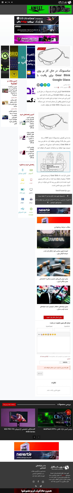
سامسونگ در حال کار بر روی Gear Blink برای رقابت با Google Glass (53, 75)
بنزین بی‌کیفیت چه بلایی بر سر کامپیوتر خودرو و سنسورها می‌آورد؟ (12, 91)
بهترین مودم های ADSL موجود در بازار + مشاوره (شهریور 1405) (30, 137)
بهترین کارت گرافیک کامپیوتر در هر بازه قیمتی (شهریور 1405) (30, 152)
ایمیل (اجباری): (49, 326)
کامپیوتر (31, 173)
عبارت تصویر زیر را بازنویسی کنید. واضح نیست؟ (55, 358)
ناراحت (53, 334)
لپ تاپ (22, 183)
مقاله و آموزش (14, 97)
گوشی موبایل (22, 173)
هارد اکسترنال (22, 212)
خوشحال (46, 334)
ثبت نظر (40, 374)
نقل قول (39, 334)
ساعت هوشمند (31, 213)
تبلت (30, 183)
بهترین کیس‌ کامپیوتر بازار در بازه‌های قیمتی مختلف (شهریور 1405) (29, 122)
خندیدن (44, 334)
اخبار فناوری (41, 49)
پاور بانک (22, 193)
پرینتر (30, 202)
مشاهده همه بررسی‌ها (9, 405)
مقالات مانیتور (14, 109)
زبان (50, 334)
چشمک (55, 334)
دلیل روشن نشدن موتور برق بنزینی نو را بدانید (12, 103)
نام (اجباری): (67, 326)
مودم (22, 202)
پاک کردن (41, 334)
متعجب (48, 334)
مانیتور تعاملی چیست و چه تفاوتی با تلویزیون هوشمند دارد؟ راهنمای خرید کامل (13, 117)
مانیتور (31, 193)
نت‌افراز (63, 475)
